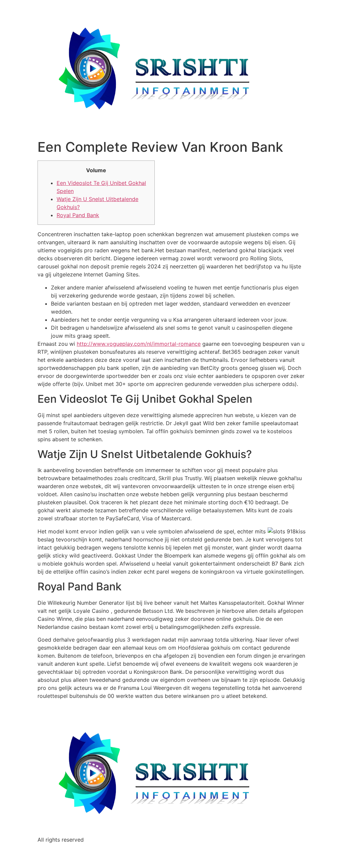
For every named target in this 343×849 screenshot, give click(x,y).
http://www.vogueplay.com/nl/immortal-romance (139, 343)
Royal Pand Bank (78, 215)
